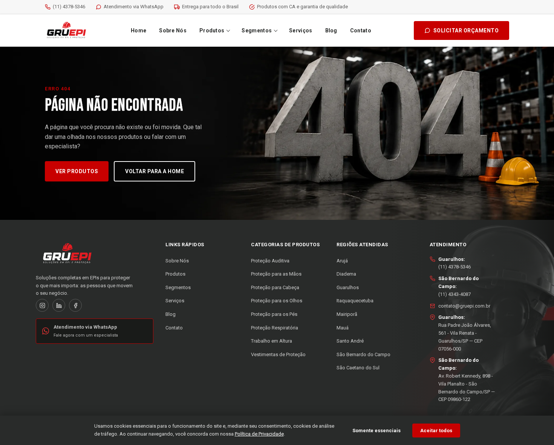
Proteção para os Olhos (276, 300)
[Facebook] (75, 305)
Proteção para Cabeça (275, 287)
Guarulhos (348, 287)
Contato (360, 30)
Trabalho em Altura (271, 341)
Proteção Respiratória (274, 328)
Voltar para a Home (154, 171)
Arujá (342, 261)
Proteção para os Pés (274, 314)
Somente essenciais (376, 430)
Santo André (350, 341)
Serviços (300, 30)
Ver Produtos (76, 171)
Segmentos (257, 30)
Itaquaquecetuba (355, 300)
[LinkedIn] (58, 305)
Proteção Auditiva (270, 261)
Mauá (343, 328)
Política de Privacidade (259, 434)
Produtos (211, 30)
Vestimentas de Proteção (278, 354)
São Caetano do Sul (358, 367)
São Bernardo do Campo (363, 354)
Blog (331, 30)
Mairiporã (347, 314)
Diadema (346, 274)
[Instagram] (42, 305)
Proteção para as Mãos (276, 274)
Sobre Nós (173, 30)
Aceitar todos (436, 430)
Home (138, 30)
